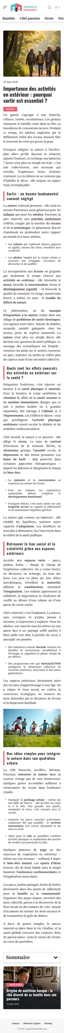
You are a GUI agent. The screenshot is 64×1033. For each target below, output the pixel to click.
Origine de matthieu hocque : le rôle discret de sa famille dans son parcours (31, 994)
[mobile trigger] (6, 7)
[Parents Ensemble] (23, 7)
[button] (55, 957)
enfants (8, 214)
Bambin (10, 109)
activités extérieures (46, 219)
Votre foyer (15, 985)
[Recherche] (49, 7)
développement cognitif (20, 289)
